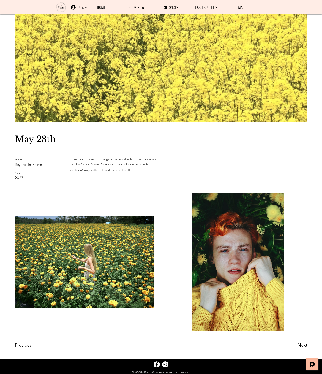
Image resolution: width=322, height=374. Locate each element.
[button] (171, 7)
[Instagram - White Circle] (165, 364)
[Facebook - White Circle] (157, 364)
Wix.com (185, 372)
